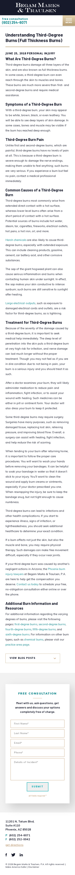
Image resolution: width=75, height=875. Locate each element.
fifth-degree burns (44, 629)
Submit (38, 787)
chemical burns (33, 639)
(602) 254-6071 (14, 22)
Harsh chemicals (15, 240)
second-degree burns (52, 624)
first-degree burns (26, 624)
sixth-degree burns (17, 634)
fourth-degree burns (18, 629)
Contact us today (27, 584)
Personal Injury (41, 53)
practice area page (17, 645)
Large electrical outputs (20, 303)
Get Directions (14, 845)
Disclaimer (33, 867)
